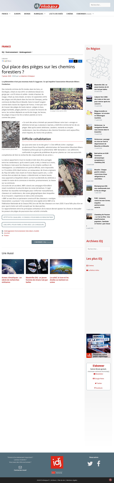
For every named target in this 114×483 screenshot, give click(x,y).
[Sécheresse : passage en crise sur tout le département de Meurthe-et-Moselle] (89, 145)
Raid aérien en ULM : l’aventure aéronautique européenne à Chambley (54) (101, 157)
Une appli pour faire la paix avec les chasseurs (23, 225)
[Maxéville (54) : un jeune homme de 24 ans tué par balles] (37, 266)
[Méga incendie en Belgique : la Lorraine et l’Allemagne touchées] (89, 116)
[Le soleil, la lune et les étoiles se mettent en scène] (61, 266)
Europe (17, 14)
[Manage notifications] (110, 479)
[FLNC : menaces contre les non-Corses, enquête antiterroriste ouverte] (89, 204)
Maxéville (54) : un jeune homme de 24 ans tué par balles (37, 279)
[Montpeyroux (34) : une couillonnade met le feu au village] (89, 191)
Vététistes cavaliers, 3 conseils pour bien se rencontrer (28, 217)
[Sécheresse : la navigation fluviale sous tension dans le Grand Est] (89, 130)
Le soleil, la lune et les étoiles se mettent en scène (59, 279)
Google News (99, 379)
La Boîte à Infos (93, 270)
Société (36, 231)
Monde (27, 14)
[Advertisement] (57, 29)
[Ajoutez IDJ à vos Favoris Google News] (6, 61)
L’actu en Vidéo (56, 14)
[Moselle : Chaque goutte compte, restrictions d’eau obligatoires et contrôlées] (89, 175)
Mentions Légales (71, 480)
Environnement (12, 52)
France (5, 14)
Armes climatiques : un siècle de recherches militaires (12, 279)
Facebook (98, 388)
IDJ (3, 52)
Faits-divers (29, 231)
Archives (53, 480)
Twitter (99, 383)
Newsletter (99, 374)
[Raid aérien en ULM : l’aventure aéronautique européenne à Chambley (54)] (89, 159)
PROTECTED (59, 472)
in (80, 61)
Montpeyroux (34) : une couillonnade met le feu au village (102, 188)
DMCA (53, 472)
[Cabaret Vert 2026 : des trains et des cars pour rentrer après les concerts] (89, 102)
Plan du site (61, 480)
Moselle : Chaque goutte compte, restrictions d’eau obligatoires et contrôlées (100, 174)
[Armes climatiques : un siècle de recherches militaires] (13, 266)
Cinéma (69, 14)
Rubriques (38, 14)
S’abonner (84, 14)
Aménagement (25, 52)
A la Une (7, 233)
